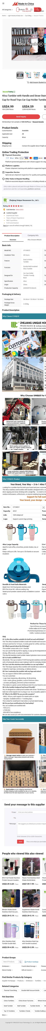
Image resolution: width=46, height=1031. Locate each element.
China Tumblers (9, 1001)
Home (4, 15)
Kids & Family (6, 970)
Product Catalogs (32, 962)
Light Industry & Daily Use (15, 15)
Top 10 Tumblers (9, 1011)
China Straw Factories (26, 1001)
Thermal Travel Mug (10, 990)
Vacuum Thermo (38, 15)
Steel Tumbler (8, 1006)
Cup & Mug (28, 15)
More (4, 1015)
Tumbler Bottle (35, 1006)
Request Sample (38, 122)
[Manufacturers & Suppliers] (23, 4)
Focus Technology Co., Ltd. (27, 1022)
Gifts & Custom (27, 970)
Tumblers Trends (24, 1011)
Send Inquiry (21, 117)
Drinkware (5, 966)
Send (20, 842)
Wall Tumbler (21, 1006)
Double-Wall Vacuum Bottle (30, 990)
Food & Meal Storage (28, 966)
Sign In (5, 226)
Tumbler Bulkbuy (40, 1011)
